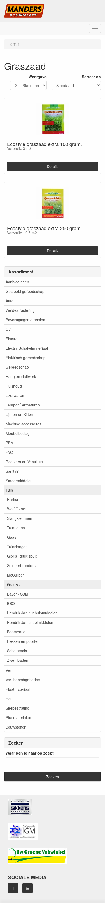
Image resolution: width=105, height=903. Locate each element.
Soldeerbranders (21, 565)
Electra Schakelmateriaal (27, 348)
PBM (10, 442)
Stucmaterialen (18, 717)
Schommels (17, 650)
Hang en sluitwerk (21, 376)
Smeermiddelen (19, 480)
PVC (9, 452)
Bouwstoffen (16, 727)
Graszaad (15, 584)
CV (8, 329)
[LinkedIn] (27, 888)
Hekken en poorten (23, 641)
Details (52, 166)
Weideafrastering (20, 310)
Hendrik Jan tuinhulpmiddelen (32, 613)
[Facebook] (13, 888)
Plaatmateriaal (18, 689)
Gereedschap (17, 367)
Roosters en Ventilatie (24, 461)
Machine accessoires (23, 423)
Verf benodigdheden (23, 679)
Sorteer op (91, 76)
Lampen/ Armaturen (23, 405)
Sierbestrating (17, 708)
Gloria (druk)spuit (22, 556)
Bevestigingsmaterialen (25, 319)
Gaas (11, 537)
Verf (9, 670)
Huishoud (14, 386)
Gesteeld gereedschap (25, 291)
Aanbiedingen (17, 282)
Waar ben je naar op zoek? (30, 753)
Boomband (16, 631)
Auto (9, 300)
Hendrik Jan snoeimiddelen (30, 622)
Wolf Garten (17, 508)
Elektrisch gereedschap (26, 357)
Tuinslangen (17, 546)
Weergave (38, 76)
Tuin (9, 490)
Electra (12, 338)
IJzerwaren (15, 395)
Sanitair (12, 471)
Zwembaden (17, 660)
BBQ (11, 603)
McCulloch (16, 575)
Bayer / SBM (17, 594)
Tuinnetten (16, 527)
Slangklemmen (19, 518)
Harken (13, 499)
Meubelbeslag (18, 433)
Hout (10, 698)
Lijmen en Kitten (19, 414)
